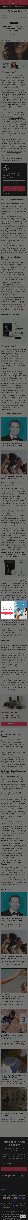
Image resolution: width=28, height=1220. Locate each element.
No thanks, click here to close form (6, 614)
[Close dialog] (26, 602)
